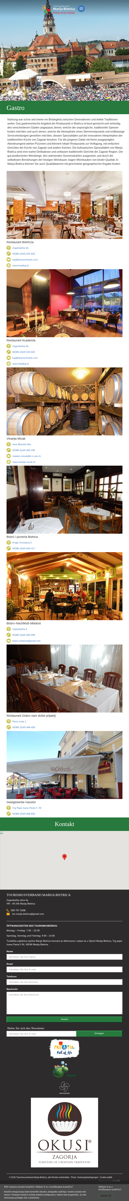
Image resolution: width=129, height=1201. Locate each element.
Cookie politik (106, 1177)
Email (10, 964)
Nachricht (12, 989)
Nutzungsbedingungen (87, 1177)
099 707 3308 (18, 910)
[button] (64, 857)
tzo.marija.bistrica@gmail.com (27, 914)
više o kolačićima (31, 1198)
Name (10, 951)
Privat (73, 1177)
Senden (64, 1019)
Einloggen (99, 1033)
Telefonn (12, 976)
